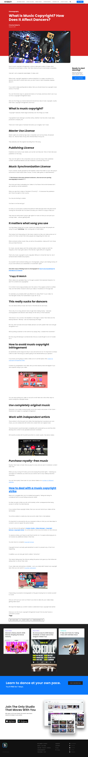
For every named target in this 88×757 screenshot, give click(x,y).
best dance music (14, 620)
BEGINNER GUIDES (42, 743)
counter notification (30, 568)
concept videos (25, 620)
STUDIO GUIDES (64, 1)
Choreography (14, 11)
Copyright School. (29, 542)
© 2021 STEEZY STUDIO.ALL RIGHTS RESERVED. (6, 752)
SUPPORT (57, 745)
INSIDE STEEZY (38, 1)
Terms (57, 747)
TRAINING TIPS (56, 1)
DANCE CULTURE (41, 745)
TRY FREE (80, 1)
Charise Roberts (14, 25)
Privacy (57, 749)
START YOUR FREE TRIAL (75, 683)
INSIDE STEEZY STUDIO (44, 747)
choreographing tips (37, 620)
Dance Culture (30, 1)
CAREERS (57, 743)
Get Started (79, 78)
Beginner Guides (21, 1)
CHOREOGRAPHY (47, 1)
